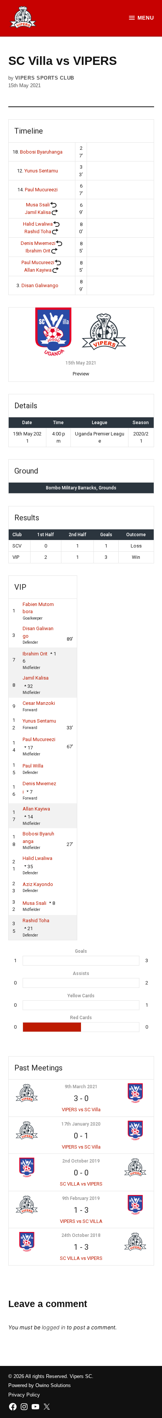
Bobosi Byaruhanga (41, 152)
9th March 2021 (81, 1086)
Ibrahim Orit (38, 251)
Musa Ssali (38, 205)
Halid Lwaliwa (38, 224)
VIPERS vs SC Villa (81, 1109)
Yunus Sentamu (41, 171)
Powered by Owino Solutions (39, 1385)
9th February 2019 (81, 1198)
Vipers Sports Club (44, 78)
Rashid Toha (37, 231)
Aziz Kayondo (38, 884)
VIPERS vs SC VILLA (81, 1221)
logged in (53, 1327)
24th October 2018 (81, 1235)
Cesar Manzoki (39, 703)
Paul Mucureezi (41, 189)
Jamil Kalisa (38, 212)
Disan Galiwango (39, 285)
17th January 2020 (81, 1124)
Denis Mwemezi (38, 243)
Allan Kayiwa (38, 270)
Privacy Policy (24, 1395)
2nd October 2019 (81, 1161)
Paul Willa (33, 766)
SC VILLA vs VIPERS (81, 1184)
